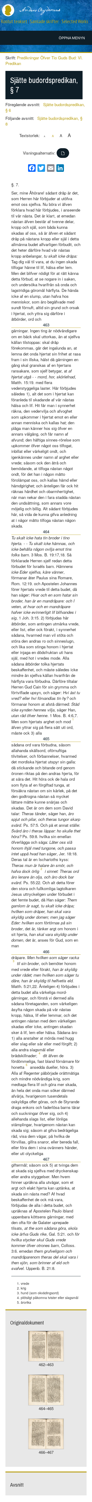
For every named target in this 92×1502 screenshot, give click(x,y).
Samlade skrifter (44, 21)
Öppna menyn (72, 38)
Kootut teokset (14, 21)
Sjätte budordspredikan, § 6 (45, 107)
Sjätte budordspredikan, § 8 (43, 121)
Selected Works (75, 21)
